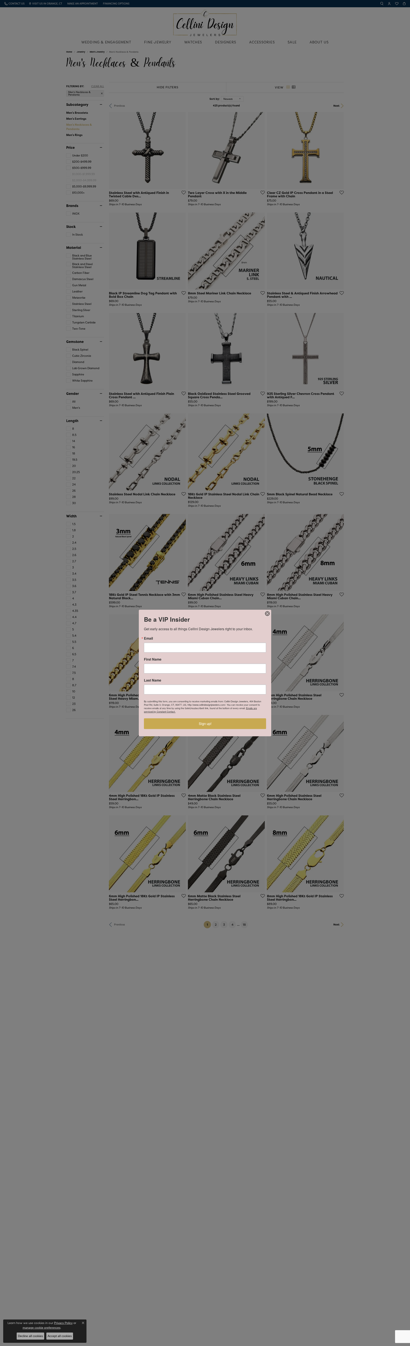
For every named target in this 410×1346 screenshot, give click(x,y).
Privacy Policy (63, 1323)
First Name (152, 659)
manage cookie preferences (41, 1327)
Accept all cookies (60, 1336)
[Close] (267, 613)
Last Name (152, 680)
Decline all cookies (30, 1336)
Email (148, 638)
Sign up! (205, 723)
